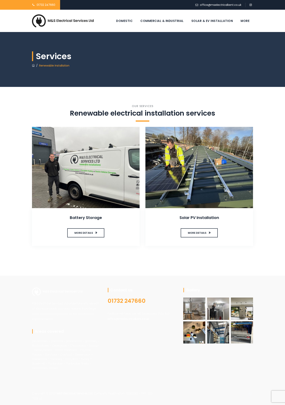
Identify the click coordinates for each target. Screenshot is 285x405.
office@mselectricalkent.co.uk (220, 5)
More (245, 21)
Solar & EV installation (212, 21)
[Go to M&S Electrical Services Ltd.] (33, 66)
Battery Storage (86, 217)
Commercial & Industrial (162, 21)
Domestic (124, 21)
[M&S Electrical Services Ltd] (63, 21)
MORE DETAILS (83, 233)
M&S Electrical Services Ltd (74, 393)
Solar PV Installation (199, 217)
